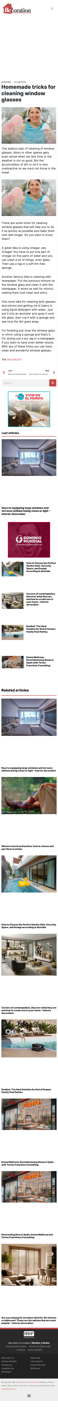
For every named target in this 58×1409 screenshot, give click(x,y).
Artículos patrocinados (16, 1346)
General (6, 82)
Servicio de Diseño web (40, 1346)
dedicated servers (8, 1389)
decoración (14, 359)
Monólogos (6, 1371)
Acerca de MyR (35, 1350)
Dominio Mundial (8, 1361)
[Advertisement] (29, 47)
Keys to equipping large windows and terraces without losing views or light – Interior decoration (26, 510)
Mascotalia (35, 1358)
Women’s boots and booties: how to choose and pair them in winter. (27, 847)
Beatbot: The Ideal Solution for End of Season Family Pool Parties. (40, 629)
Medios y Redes (41, 1342)
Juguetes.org (7, 1368)
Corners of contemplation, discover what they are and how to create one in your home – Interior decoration (40, 599)
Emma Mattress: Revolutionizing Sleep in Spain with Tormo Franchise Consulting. (39, 661)
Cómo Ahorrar (36, 1361)
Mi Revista (35, 1368)
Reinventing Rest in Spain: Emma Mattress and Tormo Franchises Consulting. (27, 1236)
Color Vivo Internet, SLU (30, 1382)
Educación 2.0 (7, 1358)
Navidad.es (6, 1365)
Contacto (21, 1350)
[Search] (52, 382)
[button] (29, 1395)
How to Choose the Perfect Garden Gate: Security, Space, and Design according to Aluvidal (41, 567)
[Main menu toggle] (52, 9)
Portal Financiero (38, 1365)
